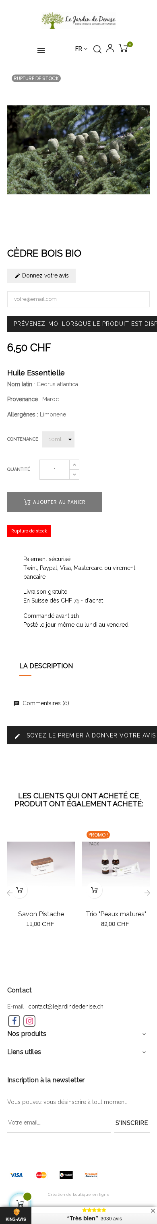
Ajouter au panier (58, 502)
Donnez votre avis (45, 275)
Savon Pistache (41, 914)
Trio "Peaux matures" (116, 914)
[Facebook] (14, 1021)
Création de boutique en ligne (78, 1194)
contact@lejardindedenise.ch (65, 1006)
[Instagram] (29, 1021)
